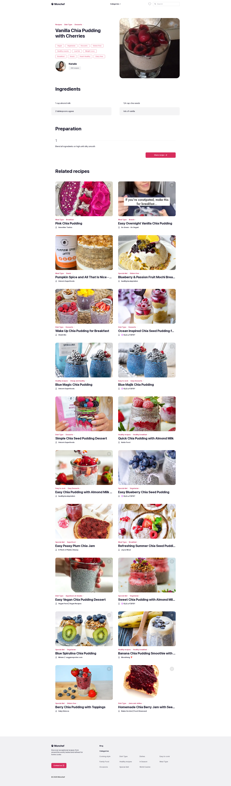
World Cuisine (145, 767)
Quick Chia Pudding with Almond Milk (146, 438)
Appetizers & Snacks (74, 596)
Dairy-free (99, 56)
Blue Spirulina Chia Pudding (75, 653)
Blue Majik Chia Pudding (136, 385)
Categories (104, 751)
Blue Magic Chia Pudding (73, 385)
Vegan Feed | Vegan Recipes (70, 604)
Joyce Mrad (126, 550)
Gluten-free (134, 273)
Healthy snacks (63, 51)
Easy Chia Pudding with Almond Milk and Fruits (84, 492)
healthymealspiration (129, 281)
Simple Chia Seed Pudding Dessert (81, 438)
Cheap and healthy (77, 381)
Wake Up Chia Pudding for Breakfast (82, 331)
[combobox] (166, 4)
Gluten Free (97, 46)
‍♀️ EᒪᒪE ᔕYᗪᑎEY (128, 335)
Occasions (103, 767)
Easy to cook (123, 381)
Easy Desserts (136, 381)
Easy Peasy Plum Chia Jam (75, 546)
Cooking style (104, 756)
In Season (143, 762)
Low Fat (77, 51)
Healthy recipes (61, 381)
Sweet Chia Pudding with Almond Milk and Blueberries (147, 599)
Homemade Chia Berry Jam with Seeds (147, 707)
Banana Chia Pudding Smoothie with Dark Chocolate (147, 653)
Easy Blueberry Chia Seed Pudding (143, 492)
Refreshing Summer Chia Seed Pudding (147, 546)
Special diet (122, 273)
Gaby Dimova (63, 711)
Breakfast (61, 56)
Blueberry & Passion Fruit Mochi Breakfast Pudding (147, 277)
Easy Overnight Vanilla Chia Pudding (145, 223)
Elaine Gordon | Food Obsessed (134, 711)
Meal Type (59, 220)
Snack (72, 56)
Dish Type (68, 25)
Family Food (104, 762)
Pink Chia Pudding (68, 223)
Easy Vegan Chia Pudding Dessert (80, 599)
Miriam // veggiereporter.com (70, 657)
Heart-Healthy (85, 56)
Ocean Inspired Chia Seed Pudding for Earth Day (147, 331)
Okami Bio (62, 335)
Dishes (142, 756)
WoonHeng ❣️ (126, 657)
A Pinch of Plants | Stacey (68, 550)
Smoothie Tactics (65, 227)
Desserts (78, 25)
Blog (101, 746)
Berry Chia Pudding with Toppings (80, 707)
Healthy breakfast (140, 435)
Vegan (59, 46)
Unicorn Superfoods (66, 281)
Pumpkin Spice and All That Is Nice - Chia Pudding (84, 277)
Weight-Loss (90, 51)
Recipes (58, 25)
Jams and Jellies (135, 703)
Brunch (131, 220)
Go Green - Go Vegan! (130, 227)
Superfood (71, 542)
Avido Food (125, 442)
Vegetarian (71, 46)
